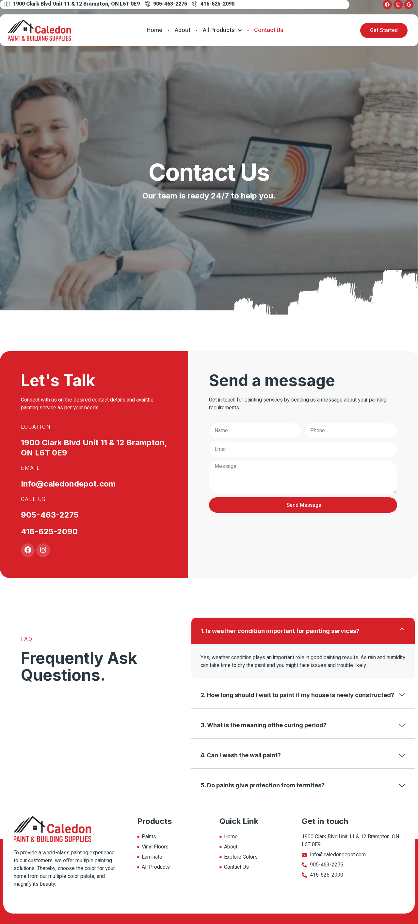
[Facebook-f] (387, 4)
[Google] (408, 4)
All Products (219, 30)
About (182, 30)
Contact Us (268, 30)
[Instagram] (398, 4)
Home (154, 30)
